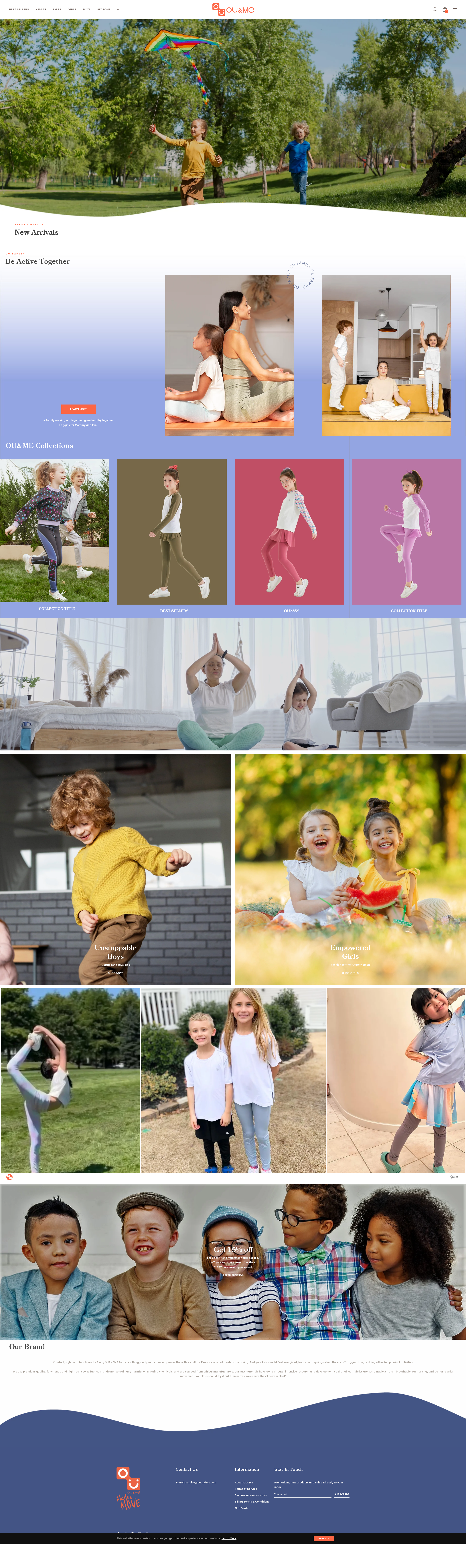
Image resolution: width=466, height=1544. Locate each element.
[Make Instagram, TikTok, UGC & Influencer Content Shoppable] (455, 1177)
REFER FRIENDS (233, 1275)
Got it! (324, 1538)
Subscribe (342, 1494)
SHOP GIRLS (350, 973)
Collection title (57, 609)
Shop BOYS (115, 973)
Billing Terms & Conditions (252, 1501)
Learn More (229, 1538)
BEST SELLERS (174, 611)
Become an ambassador (251, 1495)
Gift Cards (241, 1508)
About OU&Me (244, 1482)
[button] (233, 1080)
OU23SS (291, 611)
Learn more (78, 409)
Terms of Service (246, 1489)
